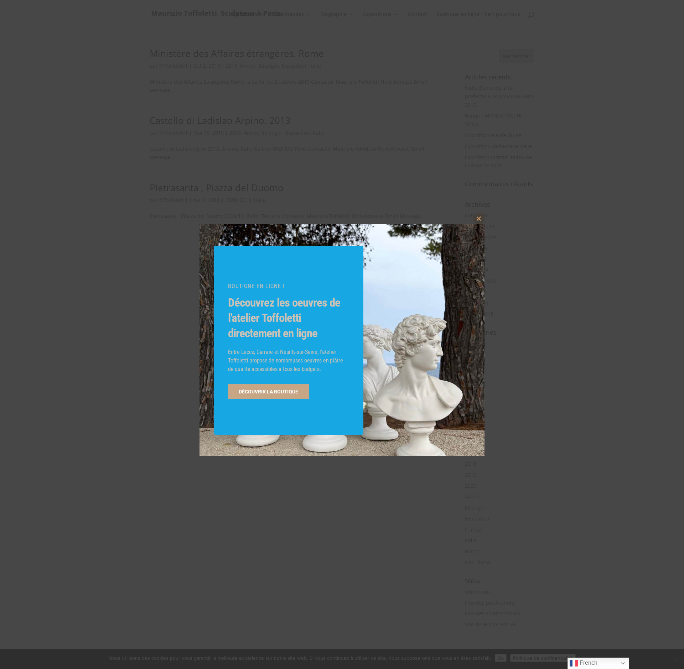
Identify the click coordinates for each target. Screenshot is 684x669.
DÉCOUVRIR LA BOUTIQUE (268, 391)
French (587, 663)
